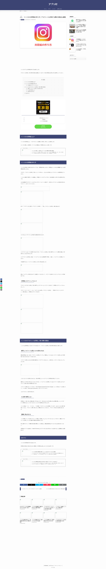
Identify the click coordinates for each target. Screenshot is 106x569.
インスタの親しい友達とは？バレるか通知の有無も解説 (43, 150)
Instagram (22, 19)
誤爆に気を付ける (31, 91)
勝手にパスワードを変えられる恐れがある (35, 88)
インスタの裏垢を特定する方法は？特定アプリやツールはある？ (44, 461)
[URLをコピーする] (62, 485)
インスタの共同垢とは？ (31, 81)
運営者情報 (46, 565)
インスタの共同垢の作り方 (31, 83)
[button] (23, 485)
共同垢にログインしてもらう (33, 85)
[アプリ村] (53, 4)
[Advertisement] (43, 57)
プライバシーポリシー (58, 565)
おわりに (28, 93)
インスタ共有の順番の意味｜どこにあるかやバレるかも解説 (44, 451)
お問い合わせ (51, 565)
